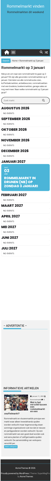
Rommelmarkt (35, 400)
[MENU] (13, 52)
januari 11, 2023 (38, 396)
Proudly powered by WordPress (15, 473)
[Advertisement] (25, 34)
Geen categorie (11, 447)
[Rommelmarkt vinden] (6, 52)
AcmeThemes (26, 476)
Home (15, 61)
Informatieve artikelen (21, 388)
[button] (6, 9)
